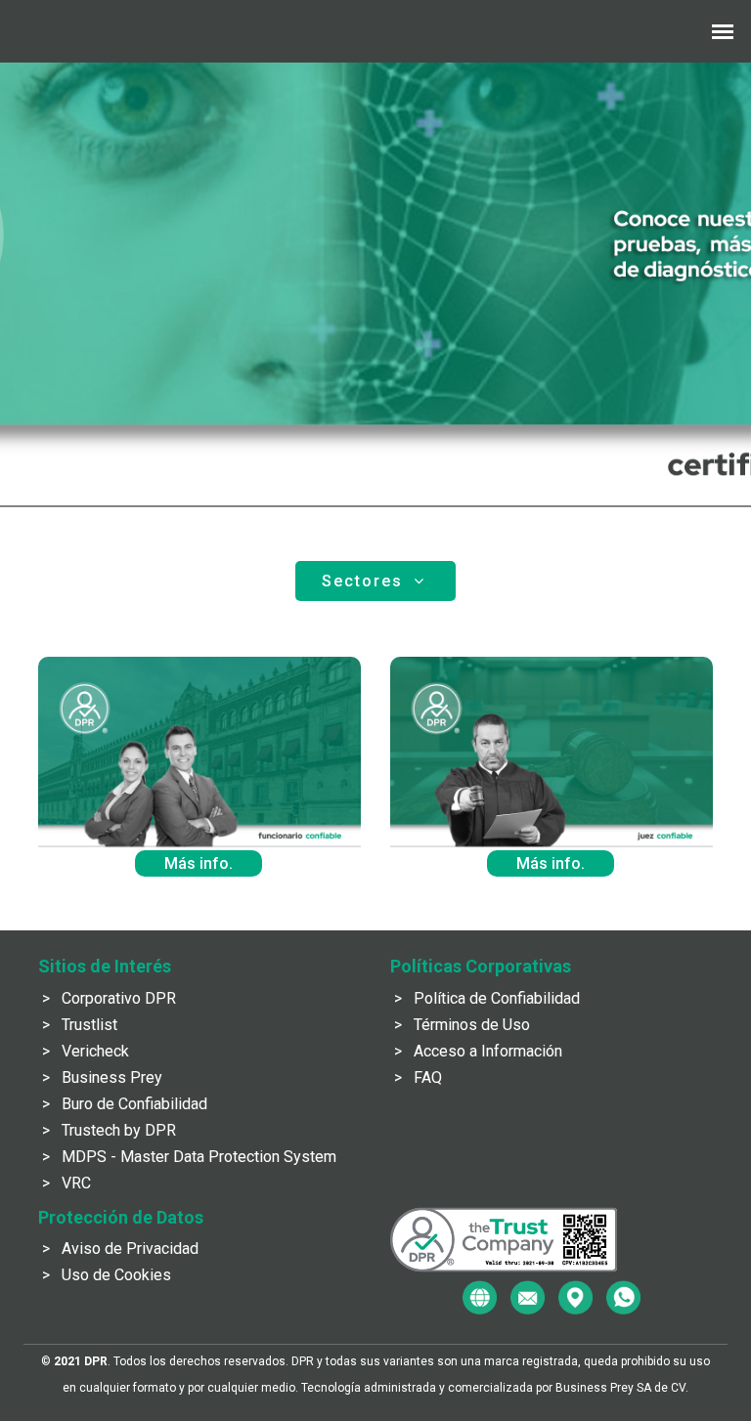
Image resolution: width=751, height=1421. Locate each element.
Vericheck (95, 1051)
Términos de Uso (472, 1024)
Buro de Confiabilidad (134, 1104)
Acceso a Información (488, 1051)
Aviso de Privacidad (130, 1248)
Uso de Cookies (116, 1275)
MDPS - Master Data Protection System (199, 1156)
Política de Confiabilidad (497, 998)
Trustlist (89, 1024)
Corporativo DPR (119, 998)
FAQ (428, 1077)
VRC (76, 1183)
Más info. (198, 863)
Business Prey (112, 1077)
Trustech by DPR (119, 1130)
